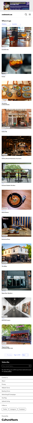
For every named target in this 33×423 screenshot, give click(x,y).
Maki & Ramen (5, 212)
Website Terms (6, 388)
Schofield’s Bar (5, 49)
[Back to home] (7, 14)
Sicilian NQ (4, 131)
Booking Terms (6, 391)
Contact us (5, 377)
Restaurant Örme (6, 239)
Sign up (29, 366)
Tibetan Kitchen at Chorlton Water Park (7, 348)
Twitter (5, 409)
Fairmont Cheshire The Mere (8, 185)
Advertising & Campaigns (9, 394)
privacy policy (7, 371)
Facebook (22, 409)
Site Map (4, 398)
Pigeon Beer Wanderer (7, 293)
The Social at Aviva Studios (6, 104)
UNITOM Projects (6, 320)
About (3, 381)
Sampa (3, 76)
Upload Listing (6, 401)
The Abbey (4, 266)
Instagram (13, 409)
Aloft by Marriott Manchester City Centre (11, 158)
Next (24, 355)
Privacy (4, 384)
